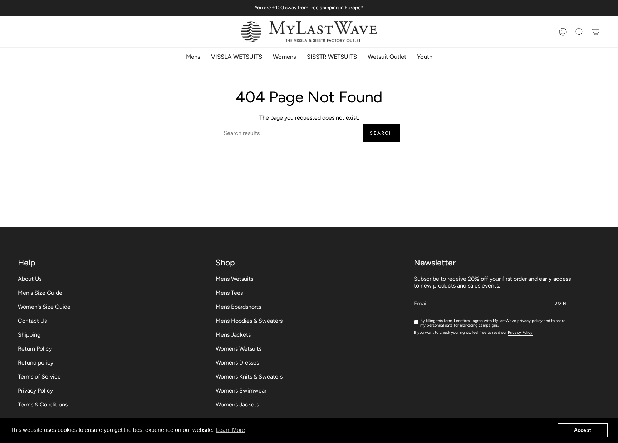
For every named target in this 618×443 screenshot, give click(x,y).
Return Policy (35, 348)
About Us (29, 278)
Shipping (29, 334)
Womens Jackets (237, 404)
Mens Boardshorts (238, 306)
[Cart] (596, 31)
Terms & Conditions (43, 404)
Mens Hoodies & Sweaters (249, 320)
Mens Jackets (233, 334)
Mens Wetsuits (234, 278)
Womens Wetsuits (238, 348)
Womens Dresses (237, 362)
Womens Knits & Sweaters (249, 376)
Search (381, 133)
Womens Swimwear (241, 390)
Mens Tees (229, 292)
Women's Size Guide (44, 306)
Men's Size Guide (40, 292)
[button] (579, 31)
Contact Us (32, 320)
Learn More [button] (230, 430)
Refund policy (35, 362)
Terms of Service (39, 376)
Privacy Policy (35, 390)
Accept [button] (582, 430)
